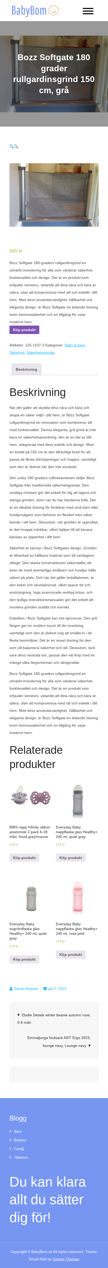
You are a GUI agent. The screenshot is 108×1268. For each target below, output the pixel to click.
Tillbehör (21, 1157)
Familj (19, 1149)
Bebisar (20, 1140)
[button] (11, 146)
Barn (18, 1131)
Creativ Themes (66, 1259)
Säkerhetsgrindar (40, 352)
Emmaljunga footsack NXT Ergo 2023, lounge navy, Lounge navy (59, 1042)
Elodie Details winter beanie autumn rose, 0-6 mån (54, 1018)
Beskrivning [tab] (26, 369)
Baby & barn (75, 345)
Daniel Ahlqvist (26, 988)
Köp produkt (24, 330)
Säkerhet (16, 352)
